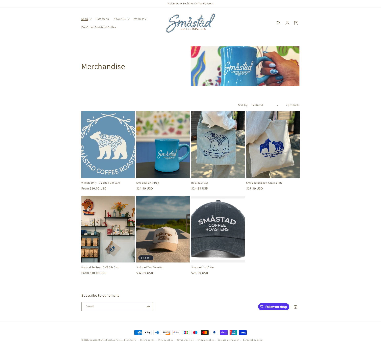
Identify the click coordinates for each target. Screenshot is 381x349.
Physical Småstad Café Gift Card (100, 267)
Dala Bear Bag (199, 183)
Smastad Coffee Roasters (102, 339)
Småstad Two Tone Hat (150, 267)
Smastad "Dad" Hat (202, 267)
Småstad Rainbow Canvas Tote (264, 183)
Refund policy (147, 339)
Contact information (228, 339)
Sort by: (243, 105)
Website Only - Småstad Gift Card (100, 183)
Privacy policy (165, 339)
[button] (86, 19)
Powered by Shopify (126, 339)
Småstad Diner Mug (147, 183)
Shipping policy (205, 339)
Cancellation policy (253, 339)
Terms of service (185, 339)
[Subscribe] (148, 306)
